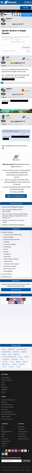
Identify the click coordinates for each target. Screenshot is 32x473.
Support (21, 424)
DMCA (22, 470)
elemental (14, 364)
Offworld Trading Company (8, 414)
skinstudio (4, 361)
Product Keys (21, 434)
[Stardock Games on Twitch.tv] (17, 299)
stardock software (6, 352)
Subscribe (26, 461)
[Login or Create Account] (25, 2)
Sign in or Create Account (16, 196)
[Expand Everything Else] (1, 276)
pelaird (9, 18)
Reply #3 (4, 124)
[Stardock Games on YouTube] (14, 299)
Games (3, 396)
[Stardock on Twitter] (8, 299)
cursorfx (11, 361)
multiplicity (23, 352)
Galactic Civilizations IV (7, 404)
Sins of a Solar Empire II (7, 407)
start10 (20, 356)
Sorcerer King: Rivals (6, 419)
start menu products (22, 349)
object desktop (5, 364)
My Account (21, 429)
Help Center (21, 427)
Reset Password (22, 436)
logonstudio (22, 364)
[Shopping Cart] (28, 2)
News (2, 436)
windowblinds (11, 349)
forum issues (26, 47)
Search (11, 11)
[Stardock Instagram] (20, 299)
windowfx (24, 361)
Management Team (6, 431)
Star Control (4, 409)
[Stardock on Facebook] (11, 299)
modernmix (11, 366)
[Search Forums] (30, 2)
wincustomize (5, 359)
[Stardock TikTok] (16, 302)
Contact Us (4, 443)
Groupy (3, 392)
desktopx (26, 356)
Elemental (4, 402)
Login (16, 11)
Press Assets (4, 439)
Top (30, 65)
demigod (18, 361)
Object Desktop (5, 377)
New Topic (25, 7)
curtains (4, 366)
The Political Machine (7, 412)
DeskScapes (4, 387)
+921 (3, 24)
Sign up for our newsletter (10, 458)
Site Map (27, 470)
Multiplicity (4, 389)
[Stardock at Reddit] (9, 302)
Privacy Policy (5, 470)
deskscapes (16, 354)
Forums (3, 446)
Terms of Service (15, 470)
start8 (9, 354)
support (18, 366)
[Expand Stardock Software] (1, 232)
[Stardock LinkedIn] (19, 302)
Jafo (7, 57)
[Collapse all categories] (30, 232)
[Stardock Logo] (10, 2)
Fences (3, 385)
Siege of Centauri (5, 416)
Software (4, 374)
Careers (3, 434)
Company (4, 424)
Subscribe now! (16, 290)
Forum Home (4, 11)
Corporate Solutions (6, 380)
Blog (2, 429)
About (3, 427)
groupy (4, 354)
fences (3, 349)
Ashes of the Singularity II (8, 400)
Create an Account (23, 431)
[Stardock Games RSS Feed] (22, 302)
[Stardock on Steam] (24, 299)
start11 (22, 359)
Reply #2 (4, 97)
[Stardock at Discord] (12, 302)
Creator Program (5, 441)
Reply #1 (4, 66)
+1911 (3, 62)
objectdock (16, 352)
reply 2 (16, 131)
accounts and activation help (9, 356)
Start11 (3, 382)
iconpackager (14, 359)
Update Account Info (23, 439)
